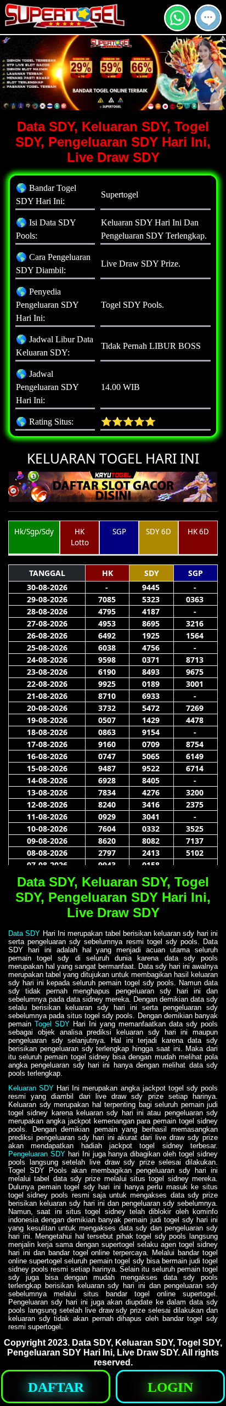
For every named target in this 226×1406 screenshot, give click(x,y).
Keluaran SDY (31, 1088)
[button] (208, 18)
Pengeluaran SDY (36, 1154)
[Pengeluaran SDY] (208, 26)
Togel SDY (52, 1024)
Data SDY (24, 933)
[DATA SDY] (177, 26)
